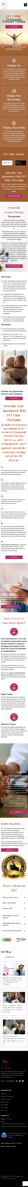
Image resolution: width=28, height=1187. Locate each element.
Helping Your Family (6, 1099)
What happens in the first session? (11, 917)
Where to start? (8, 908)
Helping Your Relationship (7, 1096)
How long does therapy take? (12, 931)
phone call (8, 47)
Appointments (4, 1105)
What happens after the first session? (12, 924)
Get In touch (14, 398)
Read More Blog (9, 957)
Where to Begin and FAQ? (8, 1143)
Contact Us (18, 812)
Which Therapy (5, 1146)
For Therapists (4, 1107)
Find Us (19, 1143)
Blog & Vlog (4, 1110)
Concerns (13, 1146)
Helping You (4, 1093)
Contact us (9, 850)
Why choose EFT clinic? (10, 897)
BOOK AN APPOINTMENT (14, 196)
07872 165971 (6, 1119)
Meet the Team (5, 1102)
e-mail (24, 45)
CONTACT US (7, 45)
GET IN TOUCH (14, 26)
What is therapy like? (9, 903)
